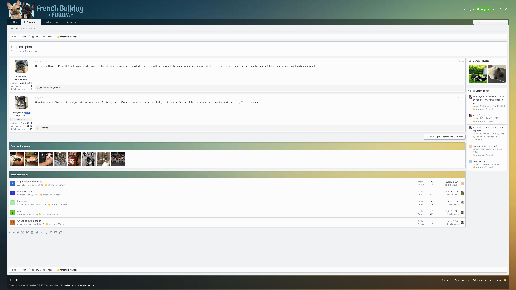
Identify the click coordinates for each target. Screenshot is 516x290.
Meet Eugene (479, 115)
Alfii (19, 211)
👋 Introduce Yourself (54, 185)
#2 (462, 97)
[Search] (506, 9)
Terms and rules (462, 280)
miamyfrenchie (24, 224)
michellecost (453, 194)
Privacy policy (479, 280)
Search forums (28, 28)
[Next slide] (502, 74)
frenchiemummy (25, 204)
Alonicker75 (23, 185)
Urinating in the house (29, 221)
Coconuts (18, 51)
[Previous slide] (472, 74)
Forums (31, 22)
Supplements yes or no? (30, 181)
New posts (14, 28)
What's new (52, 22)
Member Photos (480, 60)
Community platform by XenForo (35, 285)
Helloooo (22, 201)
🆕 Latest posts (480, 90)
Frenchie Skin (24, 191)
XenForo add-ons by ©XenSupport (79, 285)
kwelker (21, 194)
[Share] (459, 61)
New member (479, 161)
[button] (500, 9)
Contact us (447, 280)
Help (491, 280)
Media (72, 22)
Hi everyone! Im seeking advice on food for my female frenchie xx (489, 99)
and (49, 87)
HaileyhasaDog (451, 185)
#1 (463, 61)
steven (20, 214)
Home (16, 22)
